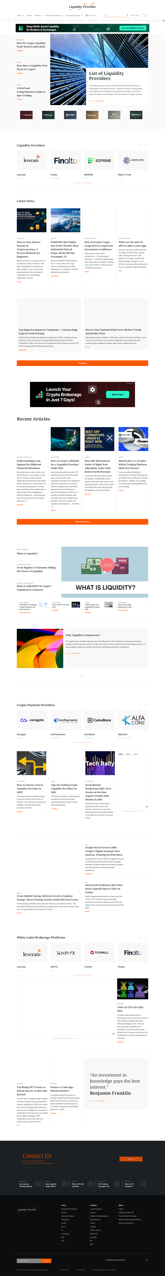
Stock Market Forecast (69, 1209)
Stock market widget (128, 811)
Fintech (53, 510)
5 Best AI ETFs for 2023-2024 (130, 1009)
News (19, 15)
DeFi (62, 1237)
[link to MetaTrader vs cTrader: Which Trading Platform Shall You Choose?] (133, 440)
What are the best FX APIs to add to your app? (133, 243)
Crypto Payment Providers (127, 1216)
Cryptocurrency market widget (61, 1038)
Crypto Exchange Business (99, 1216)
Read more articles (82, 522)
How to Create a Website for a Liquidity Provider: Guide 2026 (65, 464)
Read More (82, 363)
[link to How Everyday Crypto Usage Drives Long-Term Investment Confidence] (99, 221)
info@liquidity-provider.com (115, 1260)
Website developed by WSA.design (104, 1270)
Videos (29, 15)
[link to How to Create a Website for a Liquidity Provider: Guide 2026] (65, 440)
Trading (19, 99)
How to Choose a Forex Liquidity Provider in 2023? (30, 788)
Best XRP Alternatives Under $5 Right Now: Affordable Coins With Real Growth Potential (98, 466)
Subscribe (46, 1261)
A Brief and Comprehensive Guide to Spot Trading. (31, 92)
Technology (65, 1234)
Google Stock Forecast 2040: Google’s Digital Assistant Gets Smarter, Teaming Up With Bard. (104, 851)
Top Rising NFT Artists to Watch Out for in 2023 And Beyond (32, 1091)
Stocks (19, 913)
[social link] (146, 1260)
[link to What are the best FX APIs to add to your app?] (133, 221)
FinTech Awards (123, 610)
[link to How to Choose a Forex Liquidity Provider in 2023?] (31, 764)
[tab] (37, 554)
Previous (141, 145)
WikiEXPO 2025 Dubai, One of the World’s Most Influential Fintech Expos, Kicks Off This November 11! (65, 249)
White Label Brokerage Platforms (130, 1220)
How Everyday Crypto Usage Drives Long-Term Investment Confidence (99, 245)
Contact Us (131, 1159)
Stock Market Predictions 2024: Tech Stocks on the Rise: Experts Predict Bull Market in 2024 (98, 792)
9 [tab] (89, 183)
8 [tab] (88, 183)
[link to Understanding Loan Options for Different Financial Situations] (31, 440)
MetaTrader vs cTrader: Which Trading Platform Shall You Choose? (133, 464)
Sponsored (144, 25)
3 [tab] (78, 183)
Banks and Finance (67, 1216)
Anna (18, 85)
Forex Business (95, 1220)
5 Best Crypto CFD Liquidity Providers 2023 (92, 607)
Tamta (87, 603)
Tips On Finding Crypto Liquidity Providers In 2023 (64, 788)
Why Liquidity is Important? (83, 635)
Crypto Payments (25, 612)
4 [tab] (80, 183)
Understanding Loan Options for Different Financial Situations (29, 464)
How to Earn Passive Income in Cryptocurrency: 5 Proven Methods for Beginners (28, 249)
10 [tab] (91, 183)
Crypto (19, 282)
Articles (37, 15)
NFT (18, 1125)
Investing (20, 505)
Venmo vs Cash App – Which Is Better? (62, 1089)
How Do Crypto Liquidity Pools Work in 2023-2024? (31, 44)
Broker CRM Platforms (126, 1223)
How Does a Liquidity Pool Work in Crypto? (32, 67)
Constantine (24, 603)
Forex (120, 271)
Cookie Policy (80, 1270)
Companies (54, 276)
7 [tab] (86, 183)
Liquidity (20, 50)
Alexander (20, 40)
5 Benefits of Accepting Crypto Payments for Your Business (28, 607)
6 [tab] (84, 183)
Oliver (19, 62)
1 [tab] (75, 183)
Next (147, 145)
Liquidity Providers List (54, 15)
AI (62, 1230)
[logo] (82, 6)
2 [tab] (77, 183)
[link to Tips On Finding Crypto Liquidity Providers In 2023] (65, 764)
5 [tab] (82, 183)
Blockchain (94, 1234)
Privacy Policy (64, 1270)
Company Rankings (73, 15)
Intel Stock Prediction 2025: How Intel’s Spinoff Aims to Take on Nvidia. (104, 888)
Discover (100, 101)
